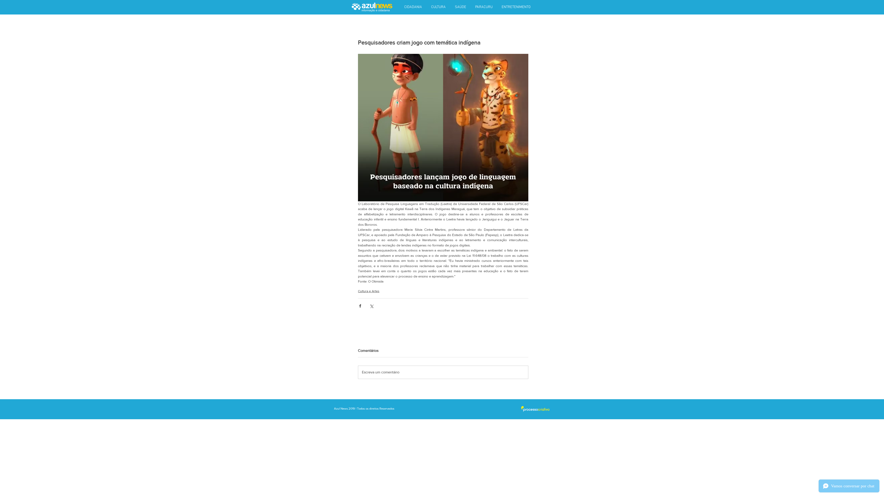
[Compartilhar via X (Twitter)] (371, 306)
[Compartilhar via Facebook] (360, 306)
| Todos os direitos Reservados (375, 408)
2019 (352, 408)
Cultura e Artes (368, 291)
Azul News (341, 408)
